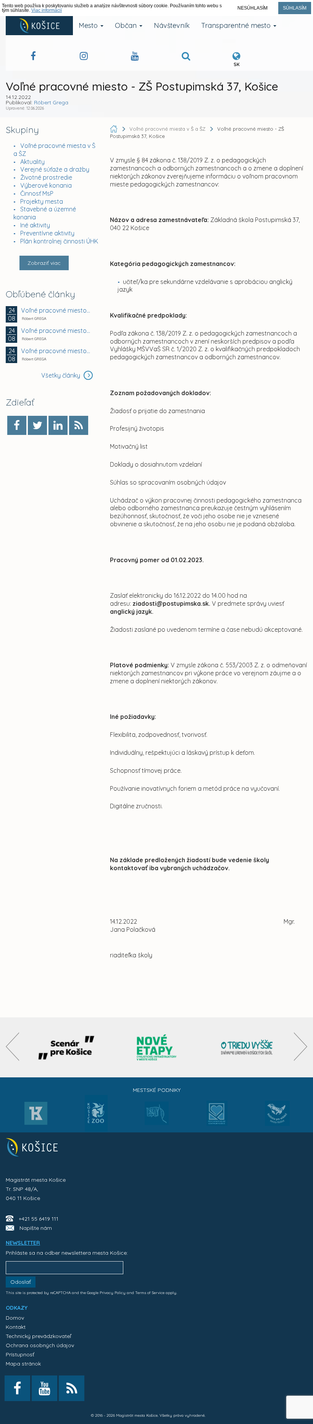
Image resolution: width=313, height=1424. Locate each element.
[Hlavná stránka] (114, 129)
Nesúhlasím (252, 8)
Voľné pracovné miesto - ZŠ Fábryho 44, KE (56, 310)
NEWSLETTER (23, 1242)
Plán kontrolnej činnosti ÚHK (59, 241)
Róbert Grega (51, 102)
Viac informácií (46, 10)
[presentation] (12, 1046)
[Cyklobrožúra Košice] (156, 1047)
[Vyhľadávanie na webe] (186, 57)
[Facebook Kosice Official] (33, 57)
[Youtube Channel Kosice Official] (135, 57)
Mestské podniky (157, 1090)
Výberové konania (46, 185)
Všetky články (61, 375)
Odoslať (20, 1281)
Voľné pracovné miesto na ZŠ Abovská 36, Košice (56, 351)
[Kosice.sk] (39, 25)
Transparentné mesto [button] (237, 25)
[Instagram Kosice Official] (84, 57)
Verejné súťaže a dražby (54, 169)
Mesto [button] (89, 25)
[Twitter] (37, 425)
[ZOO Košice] (96, 1129)
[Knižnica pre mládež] (277, 1118)
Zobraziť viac (44, 262)
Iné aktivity (35, 225)
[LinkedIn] (58, 425)
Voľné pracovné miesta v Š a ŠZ (168, 129)
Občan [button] (127, 25)
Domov (15, 1317)
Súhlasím (295, 8)
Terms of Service (150, 1292)
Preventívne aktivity (47, 233)
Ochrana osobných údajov (40, 1345)
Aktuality (32, 161)
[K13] (35, 1115)
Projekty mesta (41, 201)
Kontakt (16, 1326)
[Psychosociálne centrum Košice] (217, 1118)
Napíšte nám (35, 1228)
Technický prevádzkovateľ (38, 1336)
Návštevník (172, 25)
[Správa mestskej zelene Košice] (157, 1116)
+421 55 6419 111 (38, 1218)
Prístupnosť (20, 1354)
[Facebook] (16, 425)
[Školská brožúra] (246, 1047)
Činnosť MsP (36, 193)
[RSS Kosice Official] (71, 1388)
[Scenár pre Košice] (66, 1047)
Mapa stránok (23, 1363)
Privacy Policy (113, 1292)
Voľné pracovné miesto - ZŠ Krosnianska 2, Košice (56, 330)
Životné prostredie (46, 177)
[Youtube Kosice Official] (44, 1388)
